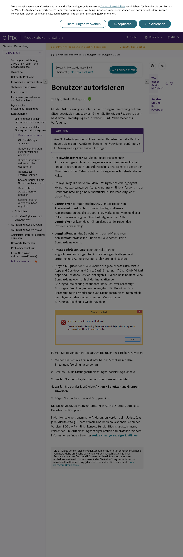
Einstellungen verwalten (83, 24)
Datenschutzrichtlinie (112, 6)
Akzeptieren (122, 24)
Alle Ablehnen (154, 24)
